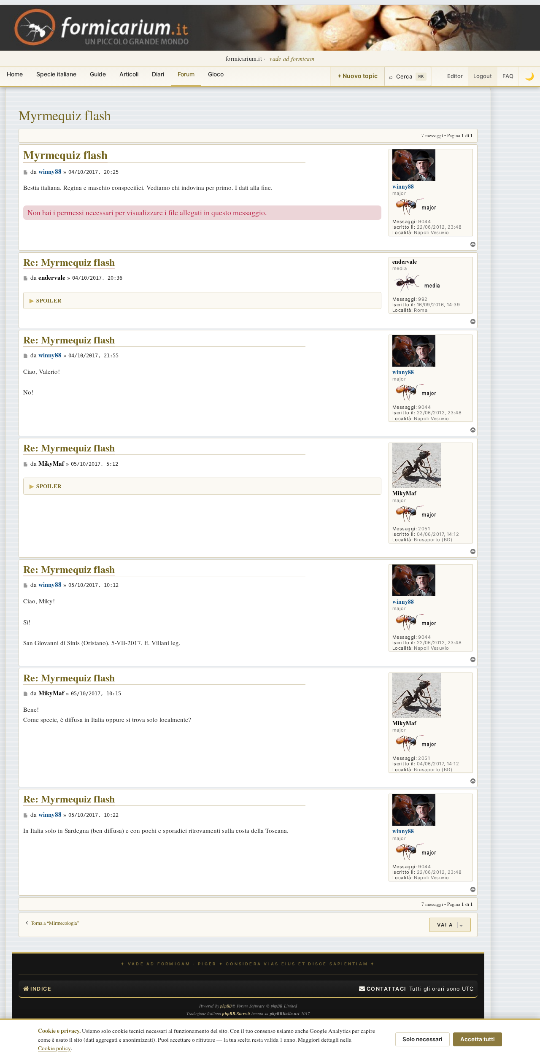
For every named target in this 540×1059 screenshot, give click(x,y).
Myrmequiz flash (65, 115)
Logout (482, 76)
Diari (158, 74)
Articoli (128, 74)
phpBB (226, 1006)
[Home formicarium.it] (270, 28)
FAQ (507, 76)
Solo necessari (422, 1039)
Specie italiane (56, 74)
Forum (186, 74)
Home (15, 74)
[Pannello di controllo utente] (437, 76)
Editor (455, 76)
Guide (98, 74)
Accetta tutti (477, 1039)
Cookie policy (54, 1048)
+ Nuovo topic (358, 75)
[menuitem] (382, 989)
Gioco (216, 74)
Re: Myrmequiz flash (69, 262)
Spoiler (48, 300)
